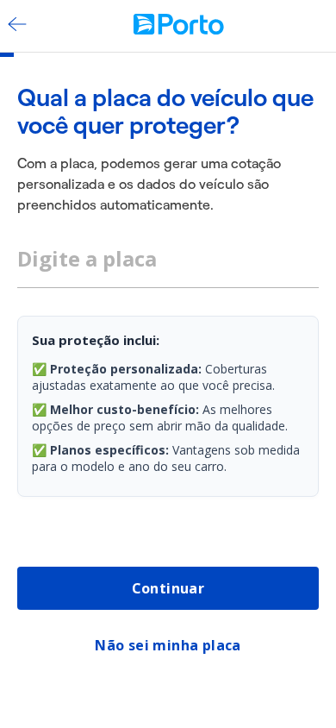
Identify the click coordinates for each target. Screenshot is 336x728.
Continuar (168, 588)
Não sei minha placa (168, 645)
